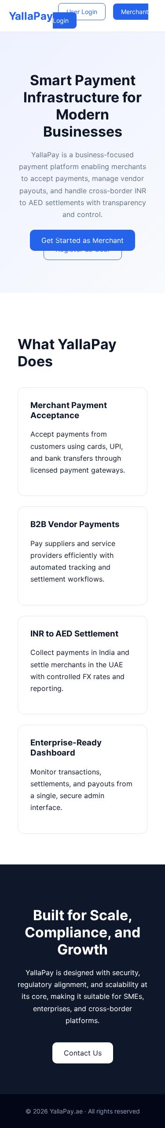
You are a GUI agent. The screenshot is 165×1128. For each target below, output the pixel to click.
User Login (81, 11)
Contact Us (83, 1052)
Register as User (82, 249)
